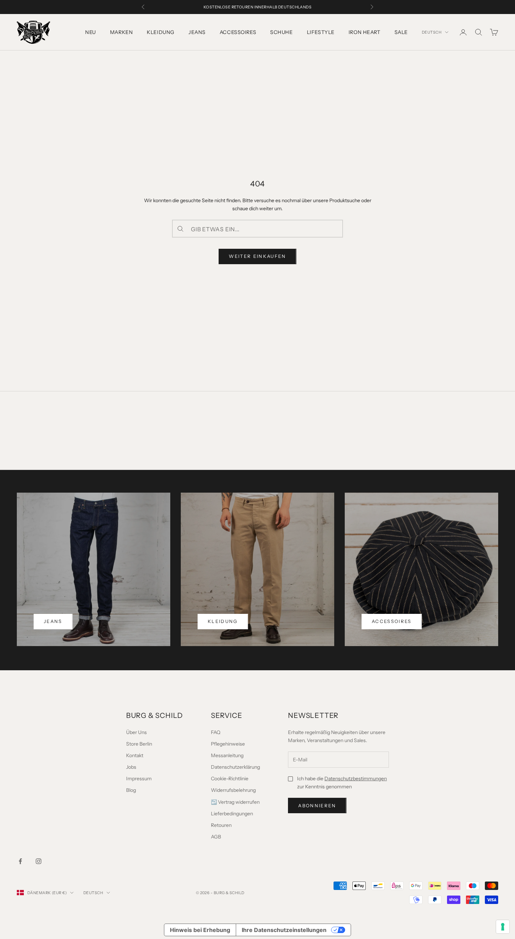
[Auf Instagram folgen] (38, 861)
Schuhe (281, 32)
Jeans (197, 32)
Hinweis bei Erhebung (200, 929)
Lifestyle (321, 32)
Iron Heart (364, 32)
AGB (216, 837)
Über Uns (136, 732)
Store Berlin (139, 744)
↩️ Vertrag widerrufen (235, 802)
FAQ (215, 732)
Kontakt (134, 755)
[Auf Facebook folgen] (20, 861)
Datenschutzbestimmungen (355, 778)
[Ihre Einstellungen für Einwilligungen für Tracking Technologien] (502, 926)
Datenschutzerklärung (235, 767)
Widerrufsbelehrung (233, 790)
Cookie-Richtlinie (229, 778)
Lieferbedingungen (232, 813)
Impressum (139, 778)
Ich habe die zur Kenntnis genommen (342, 782)
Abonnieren (317, 805)
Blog (131, 790)
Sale (401, 32)
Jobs (131, 767)
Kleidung (160, 32)
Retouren (221, 825)
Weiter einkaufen (257, 256)
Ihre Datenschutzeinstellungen (284, 929)
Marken (121, 32)
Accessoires (238, 32)
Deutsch (431, 32)
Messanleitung (227, 755)
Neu (90, 32)
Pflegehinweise (228, 744)
